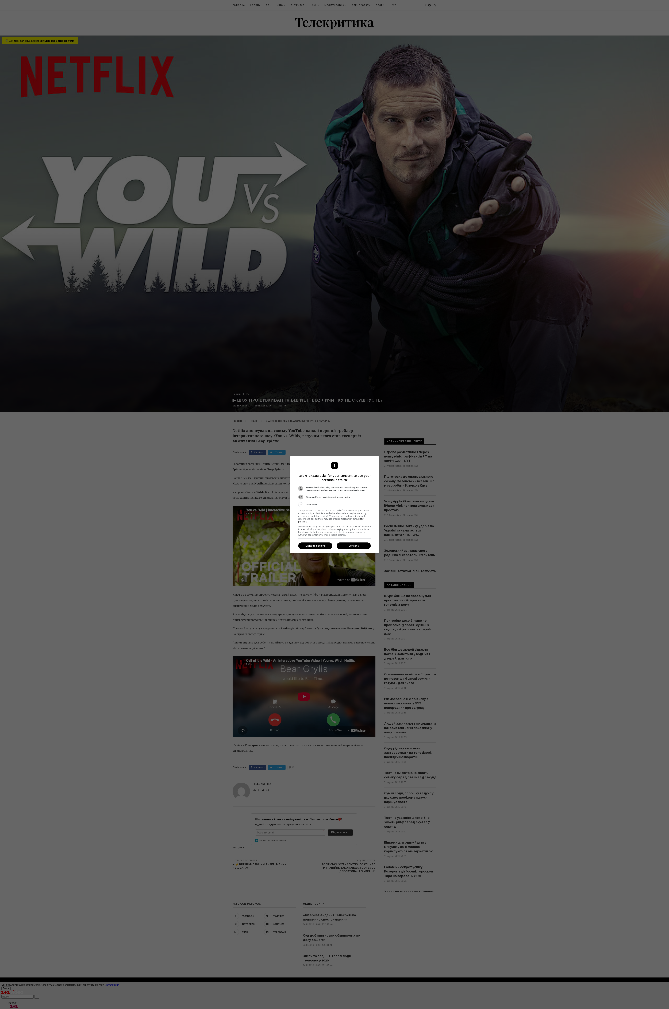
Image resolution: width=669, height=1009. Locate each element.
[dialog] (334, 504)
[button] (334, 504)
